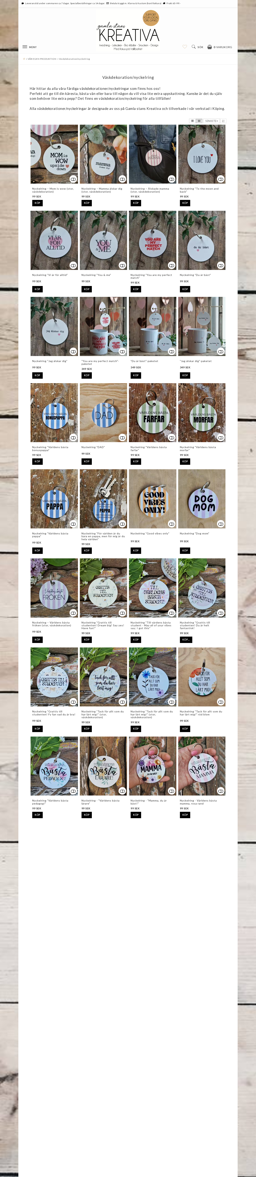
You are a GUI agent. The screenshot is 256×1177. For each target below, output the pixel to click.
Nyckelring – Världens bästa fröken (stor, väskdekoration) (51, 624)
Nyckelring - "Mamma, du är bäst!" (149, 802)
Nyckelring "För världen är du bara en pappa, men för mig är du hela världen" (103, 536)
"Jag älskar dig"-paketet (196, 361)
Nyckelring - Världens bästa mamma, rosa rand (198, 802)
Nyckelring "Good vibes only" (150, 533)
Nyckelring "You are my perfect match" (151, 276)
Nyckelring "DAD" (93, 447)
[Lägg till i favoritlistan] (54, 240)
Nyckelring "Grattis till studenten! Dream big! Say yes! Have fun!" (103, 625)
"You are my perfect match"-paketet (100, 362)
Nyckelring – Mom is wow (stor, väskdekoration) (53, 190)
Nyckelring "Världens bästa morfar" (198, 448)
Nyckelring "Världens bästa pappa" (50, 535)
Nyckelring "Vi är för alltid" (50, 274)
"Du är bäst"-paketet (144, 361)
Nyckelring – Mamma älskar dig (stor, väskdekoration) (102, 190)
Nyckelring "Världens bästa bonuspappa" (50, 448)
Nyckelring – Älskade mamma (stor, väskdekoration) (150, 190)
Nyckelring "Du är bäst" (195, 274)
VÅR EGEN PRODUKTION (42, 58)
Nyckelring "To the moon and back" (199, 190)
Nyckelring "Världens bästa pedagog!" (50, 802)
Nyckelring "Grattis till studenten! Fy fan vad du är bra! (54, 713)
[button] (220, 47)
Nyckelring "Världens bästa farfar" (149, 448)
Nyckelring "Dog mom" (194, 533)
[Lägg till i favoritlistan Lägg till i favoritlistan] (54, 154)
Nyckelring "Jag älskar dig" (49, 361)
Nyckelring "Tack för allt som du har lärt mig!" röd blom (201, 713)
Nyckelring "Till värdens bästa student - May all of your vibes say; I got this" (151, 625)
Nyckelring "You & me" (96, 274)
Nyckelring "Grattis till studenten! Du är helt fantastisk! (195, 625)
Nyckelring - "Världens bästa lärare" (101, 802)
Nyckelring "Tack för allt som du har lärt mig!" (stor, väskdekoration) (103, 714)
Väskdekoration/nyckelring (74, 58)
